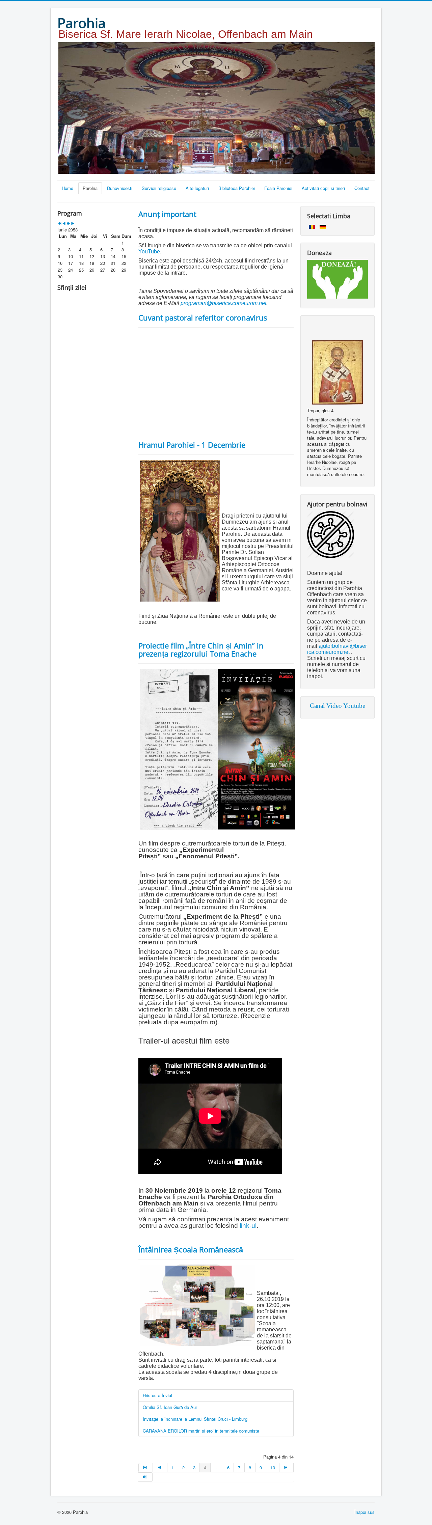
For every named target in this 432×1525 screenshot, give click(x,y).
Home (67, 188)
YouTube (149, 251)
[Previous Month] (64, 223)
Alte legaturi (197, 188)
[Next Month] (73, 223)
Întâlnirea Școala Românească (190, 1249)
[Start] (145, 1467)
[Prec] (160, 1467)
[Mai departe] (286, 1467)
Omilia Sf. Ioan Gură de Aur (170, 1407)
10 (272, 1467)
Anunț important (167, 214)
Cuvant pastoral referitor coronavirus (202, 317)
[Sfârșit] (145, 1477)
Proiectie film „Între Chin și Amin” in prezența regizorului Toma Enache (201, 649)
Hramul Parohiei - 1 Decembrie (191, 445)
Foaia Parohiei (278, 188)
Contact (362, 188)
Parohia (90, 188)
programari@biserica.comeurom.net (223, 303)
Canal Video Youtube (337, 705)
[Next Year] (68, 223)
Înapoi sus (364, 1512)
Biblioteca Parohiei (236, 188)
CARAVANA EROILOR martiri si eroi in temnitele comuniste (201, 1430)
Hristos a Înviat (157, 1395)
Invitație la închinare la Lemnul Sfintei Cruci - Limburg (195, 1419)
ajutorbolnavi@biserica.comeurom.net (337, 649)
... (217, 1467)
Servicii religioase (159, 188)
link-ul (248, 1225)
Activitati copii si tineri (323, 188)
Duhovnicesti (119, 188)
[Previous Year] (59, 223)
